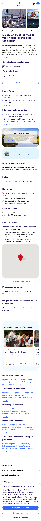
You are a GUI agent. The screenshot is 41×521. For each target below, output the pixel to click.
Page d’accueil (6, 31)
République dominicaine (11, 413)
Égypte (26, 413)
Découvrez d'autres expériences (22, 155)
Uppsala (14, 380)
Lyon (4, 429)
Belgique (5, 411)
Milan (20, 429)
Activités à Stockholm (24, 31)
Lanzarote (29, 429)
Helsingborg (26, 382)
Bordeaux (28, 427)
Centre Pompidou (9, 444)
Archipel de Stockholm (20, 133)
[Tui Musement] (20, 4)
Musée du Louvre (26, 448)
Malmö (11, 384)
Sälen (30, 380)
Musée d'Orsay (24, 444)
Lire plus (5, 57)
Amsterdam (16, 427)
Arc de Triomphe (24, 446)
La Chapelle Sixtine (9, 448)
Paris (4, 425)
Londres (12, 429)
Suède (14, 31)
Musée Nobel (7, 397)
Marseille (5, 427)
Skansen (5, 393)
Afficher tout (20, 83)
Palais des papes (8, 446)
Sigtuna (5, 380)
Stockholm (14, 153)
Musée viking (7, 395)
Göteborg (6, 382)
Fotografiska (28, 393)
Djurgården (16, 393)
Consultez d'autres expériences (19, 141)
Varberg (16, 382)
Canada (15, 411)
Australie (24, 409)
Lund (4, 384)
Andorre (5, 409)
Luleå (20, 384)
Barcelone (22, 425)
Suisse (23, 411)
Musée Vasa (19, 395)
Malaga (12, 425)
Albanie (14, 409)
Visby (23, 380)
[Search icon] (30, 3)
